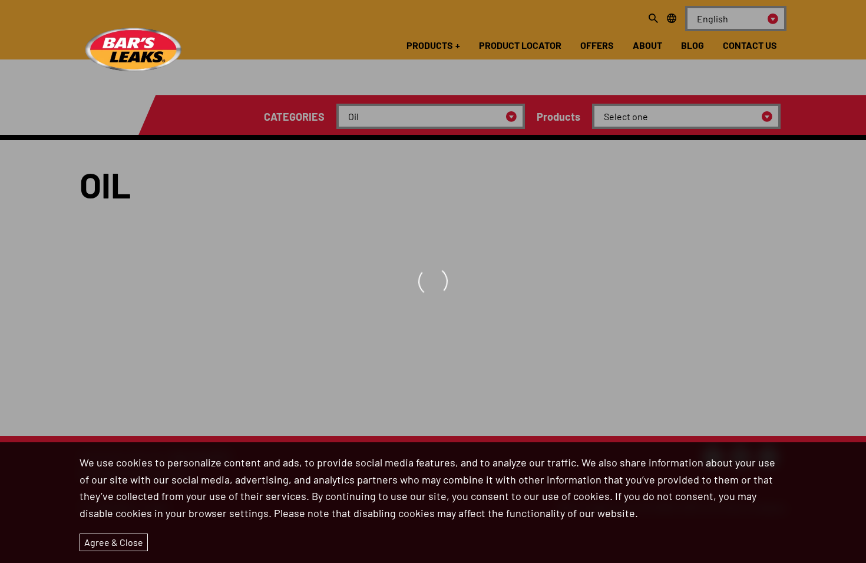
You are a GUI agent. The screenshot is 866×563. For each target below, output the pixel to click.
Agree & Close (113, 542)
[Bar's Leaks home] (133, 41)
